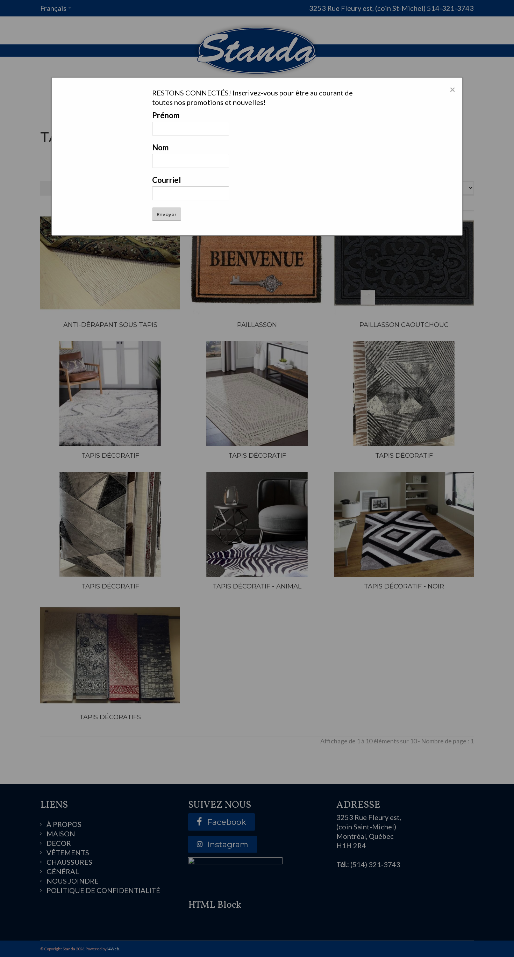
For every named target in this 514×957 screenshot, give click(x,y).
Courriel (166, 180)
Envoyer (167, 214)
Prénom (165, 115)
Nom (160, 147)
